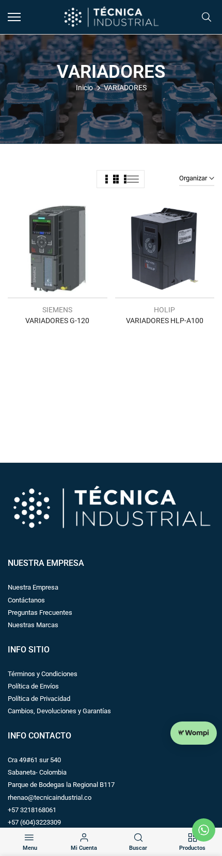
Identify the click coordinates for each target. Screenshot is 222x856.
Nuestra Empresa (33, 587)
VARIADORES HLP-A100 (164, 320)
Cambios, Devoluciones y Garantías (59, 711)
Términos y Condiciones (42, 674)
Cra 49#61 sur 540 (34, 760)
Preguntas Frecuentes (40, 612)
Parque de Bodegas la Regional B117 (61, 784)
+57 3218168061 (32, 810)
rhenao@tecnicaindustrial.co (49, 797)
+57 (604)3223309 (34, 822)
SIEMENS (57, 310)
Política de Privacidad (39, 698)
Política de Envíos (33, 686)
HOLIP (164, 310)
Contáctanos (26, 600)
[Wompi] (193, 733)
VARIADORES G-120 (57, 320)
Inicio (84, 88)
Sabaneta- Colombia (37, 772)
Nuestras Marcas (33, 625)
